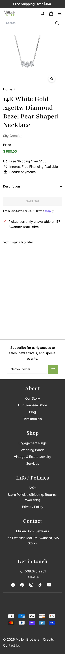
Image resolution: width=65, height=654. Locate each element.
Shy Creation (12, 136)
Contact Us (11, 645)
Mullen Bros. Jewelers (32, 531)
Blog (32, 412)
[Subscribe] (53, 369)
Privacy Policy (32, 507)
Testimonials (32, 419)
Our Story (32, 398)
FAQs (32, 488)
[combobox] (32, 23)
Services (32, 463)
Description (11, 186)
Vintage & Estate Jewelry (32, 457)
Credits (48, 639)
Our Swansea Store (32, 405)
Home (8, 89)
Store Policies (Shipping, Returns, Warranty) (32, 497)
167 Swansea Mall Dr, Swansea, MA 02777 (32, 540)
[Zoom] (51, 78)
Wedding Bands (32, 450)
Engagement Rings (32, 443)
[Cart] (51, 13)
